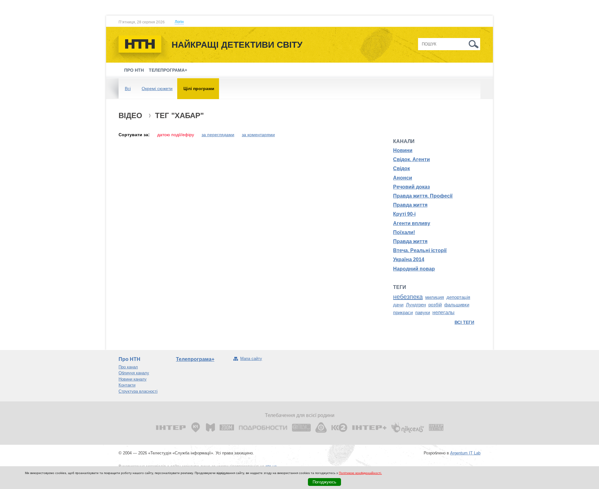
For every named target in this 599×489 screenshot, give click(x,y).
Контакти (127, 385)
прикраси (403, 312)
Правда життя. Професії (423, 196)
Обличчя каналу (134, 373)
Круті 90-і (404, 214)
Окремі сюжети (157, 88)
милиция (434, 297)
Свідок (401, 168)
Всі (128, 88)
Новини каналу (133, 379)
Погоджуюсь (324, 482)
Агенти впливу (411, 223)
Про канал (128, 367)
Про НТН (134, 70)
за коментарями (258, 134)
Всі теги (464, 322)
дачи (398, 304)
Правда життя (410, 205)
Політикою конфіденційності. (360, 473)
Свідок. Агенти (411, 159)
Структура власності (138, 391)
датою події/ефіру (175, 134)
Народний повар (414, 268)
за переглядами (218, 134)
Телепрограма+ (168, 70)
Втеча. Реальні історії (420, 250)
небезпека (408, 296)
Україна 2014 (408, 259)
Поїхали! (404, 232)
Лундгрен (416, 304)
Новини (402, 150)
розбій (435, 304)
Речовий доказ (411, 186)
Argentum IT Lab (465, 453)
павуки (422, 312)
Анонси (402, 177)
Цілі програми (198, 88)
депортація (458, 297)
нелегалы (443, 312)
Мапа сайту (251, 358)
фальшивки (456, 304)
